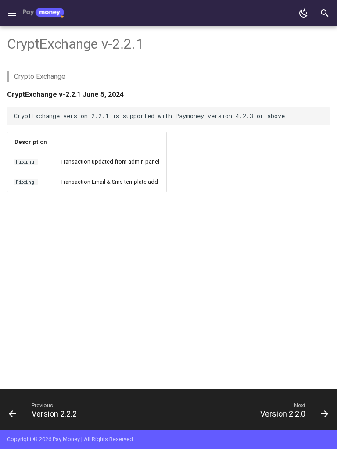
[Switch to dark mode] (303, 13)
